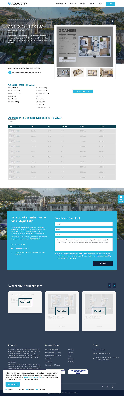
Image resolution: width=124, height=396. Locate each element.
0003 (18, 136)
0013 (18, 146)
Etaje (11, 121)
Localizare (48, 362)
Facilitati (82, 3)
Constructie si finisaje (52, 365)
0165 (18, 177)
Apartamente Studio (52, 349)
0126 (18, 141)
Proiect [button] (72, 3)
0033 (18, 162)
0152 (18, 167)
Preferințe (21, 389)
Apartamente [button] (60, 3)
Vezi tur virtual (83, 91)
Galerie (70, 352)
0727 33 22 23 (20, 244)
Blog (100, 3)
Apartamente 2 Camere (53, 352)
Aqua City (61, 393)
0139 (18, 151)
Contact (110, 3)
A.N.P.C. (71, 362)
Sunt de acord (12, 384)
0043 (18, 172)
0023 (18, 157)
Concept (48, 359)
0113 (18, 131)
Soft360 (74, 393)
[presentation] (107, 21)
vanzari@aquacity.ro (21, 248)
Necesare (10, 389)
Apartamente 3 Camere (53, 356)
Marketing (42, 389)
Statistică (31, 389)
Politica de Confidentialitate (33, 377)
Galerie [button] (91, 3)
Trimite (103, 263)
